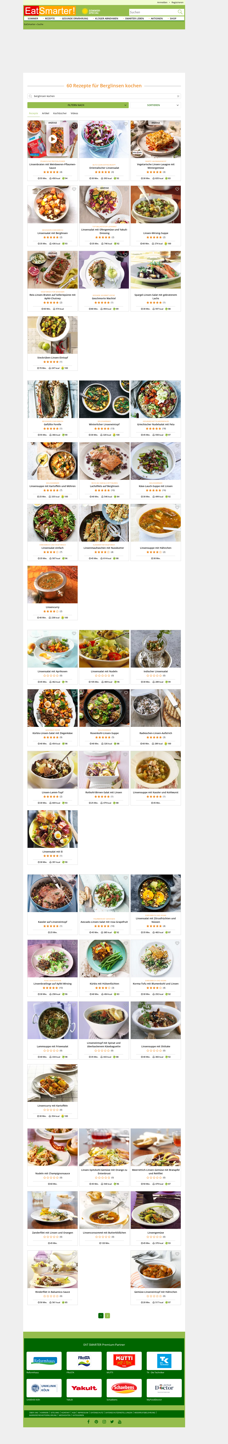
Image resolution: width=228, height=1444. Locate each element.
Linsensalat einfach (53, 547)
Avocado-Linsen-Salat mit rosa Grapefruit (104, 921)
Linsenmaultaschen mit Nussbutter (104, 547)
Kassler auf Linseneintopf (52, 921)
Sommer (33, 18)
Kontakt (65, 1412)
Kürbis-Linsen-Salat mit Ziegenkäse (53, 733)
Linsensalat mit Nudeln (104, 671)
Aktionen (157, 18)
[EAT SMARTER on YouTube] (119, 1421)
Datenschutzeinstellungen (118, 1412)
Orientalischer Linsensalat (104, 167)
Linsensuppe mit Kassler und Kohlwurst (155, 792)
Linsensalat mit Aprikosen (52, 671)
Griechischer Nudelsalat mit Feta (155, 424)
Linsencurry (52, 607)
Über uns (33, 1412)
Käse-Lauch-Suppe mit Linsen (156, 486)
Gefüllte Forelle (52, 424)
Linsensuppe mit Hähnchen (155, 547)
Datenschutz (96, 1412)
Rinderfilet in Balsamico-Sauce (52, 1291)
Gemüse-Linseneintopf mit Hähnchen (155, 1291)
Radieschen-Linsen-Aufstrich (156, 733)
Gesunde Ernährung (75, 18)
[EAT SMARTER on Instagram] (104, 1421)
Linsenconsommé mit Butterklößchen (104, 1232)
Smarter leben (134, 18)
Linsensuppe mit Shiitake (155, 1046)
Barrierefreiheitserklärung (43, 1415)
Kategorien (78, 1415)
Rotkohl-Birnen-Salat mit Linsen (103, 792)
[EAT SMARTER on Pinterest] (96, 1421)
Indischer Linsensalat (156, 671)
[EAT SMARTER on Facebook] (88, 1421)
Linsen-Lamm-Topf (52, 792)
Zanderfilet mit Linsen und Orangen (52, 1232)
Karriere (44, 1412)
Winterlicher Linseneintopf (104, 424)
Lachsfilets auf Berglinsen (104, 486)
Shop (173, 18)
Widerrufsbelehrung (144, 1412)
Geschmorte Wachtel (104, 298)
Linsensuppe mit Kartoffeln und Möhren (53, 486)
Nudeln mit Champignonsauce (52, 1173)
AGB (74, 1412)
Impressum (83, 1412)
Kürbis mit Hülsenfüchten (104, 983)
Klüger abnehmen (106, 18)
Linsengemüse (156, 1232)
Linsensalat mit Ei (53, 851)
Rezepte (50, 18)
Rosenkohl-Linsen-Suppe (104, 733)
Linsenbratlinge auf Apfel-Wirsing (53, 983)
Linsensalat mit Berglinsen (53, 233)
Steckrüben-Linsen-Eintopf (52, 357)
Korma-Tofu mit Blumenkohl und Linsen (156, 983)
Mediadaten (64, 1415)
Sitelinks (55, 1412)
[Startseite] (50, 11)
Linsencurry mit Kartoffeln (53, 1105)
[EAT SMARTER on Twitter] (112, 1421)
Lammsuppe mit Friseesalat (52, 1046)
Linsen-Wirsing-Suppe (155, 233)
